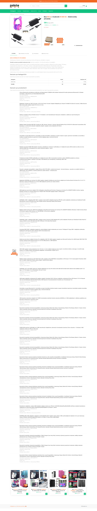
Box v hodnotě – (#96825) (19, 490)
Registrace (51, 11)
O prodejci (35, 53)
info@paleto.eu (13, 506)
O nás (39, 11)
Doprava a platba (24, 53)
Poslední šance (26, 11)
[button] (39, 18)
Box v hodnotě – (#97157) (39, 490)
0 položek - (82, 6)
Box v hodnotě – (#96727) (77, 490)
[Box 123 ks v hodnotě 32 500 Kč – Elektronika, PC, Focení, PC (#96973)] (58, 479)
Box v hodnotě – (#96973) (58, 490)
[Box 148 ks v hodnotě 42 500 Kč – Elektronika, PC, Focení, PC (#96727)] (77, 479)
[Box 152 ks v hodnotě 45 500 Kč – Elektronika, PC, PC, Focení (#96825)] (19, 479)
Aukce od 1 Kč (33, 11)
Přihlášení (45, 11)
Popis (14, 53)
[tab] (13, 53)
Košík (84, 5)
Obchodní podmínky (21, 506)
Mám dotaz (45, 53)
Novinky (19, 11)
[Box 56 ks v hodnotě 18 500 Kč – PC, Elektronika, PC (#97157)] (39, 479)
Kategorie (13, 11)
